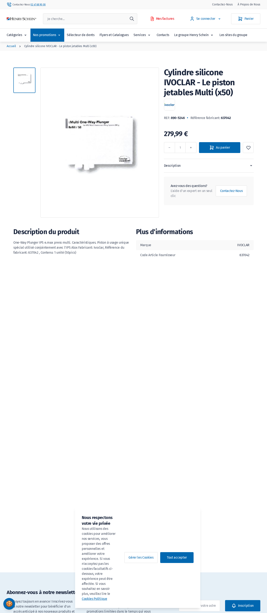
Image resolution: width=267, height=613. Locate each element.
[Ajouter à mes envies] (248, 147)
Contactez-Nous (222, 4)
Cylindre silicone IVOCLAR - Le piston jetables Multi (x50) (60, 46)
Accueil (11, 46)
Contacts (163, 35)
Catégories (14, 35)
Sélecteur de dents (80, 35)
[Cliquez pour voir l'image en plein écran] (99, 143)
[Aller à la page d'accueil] (21, 18)
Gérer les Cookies (141, 557)
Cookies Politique (94, 599)
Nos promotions (44, 35)
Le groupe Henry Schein (191, 35)
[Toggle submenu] (25, 35)
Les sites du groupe (233, 35)
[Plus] (191, 147)
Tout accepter (177, 557)
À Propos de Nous (249, 4)
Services (140, 35)
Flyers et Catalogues (114, 35)
